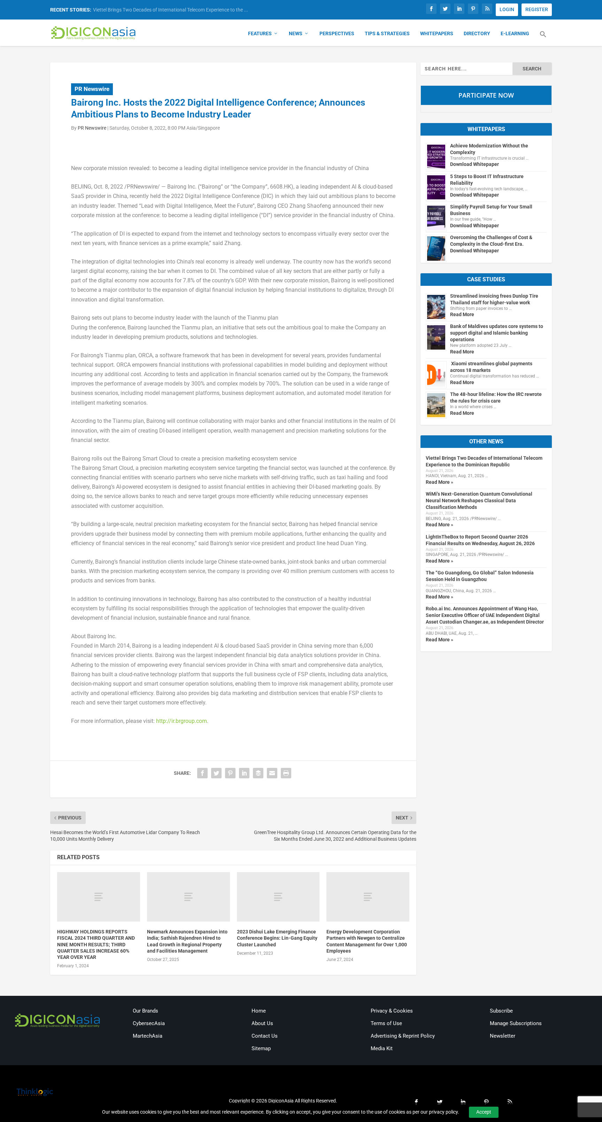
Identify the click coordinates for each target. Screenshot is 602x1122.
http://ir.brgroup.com (181, 721)
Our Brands (145, 1011)
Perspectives (336, 33)
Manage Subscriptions (516, 1023)
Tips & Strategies (387, 33)
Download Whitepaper (474, 164)
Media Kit (382, 1048)
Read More (462, 314)
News (295, 33)
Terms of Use (386, 1023)
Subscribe (501, 1011)
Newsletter (502, 1036)
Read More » (439, 482)
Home (259, 1011)
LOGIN (507, 9)
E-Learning (515, 33)
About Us (262, 1023)
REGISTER (536, 9)
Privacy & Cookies (392, 1011)
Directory (477, 33)
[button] (543, 38)
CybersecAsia (149, 1023)
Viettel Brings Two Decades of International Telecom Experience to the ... (170, 10)
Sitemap (261, 1048)
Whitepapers (436, 33)
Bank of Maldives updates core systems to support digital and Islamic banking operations (496, 332)
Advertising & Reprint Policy (403, 1036)
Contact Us (265, 1036)
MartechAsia (147, 1036)
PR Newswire (92, 88)
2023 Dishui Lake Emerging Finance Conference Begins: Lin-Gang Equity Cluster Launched (277, 938)
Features (260, 33)
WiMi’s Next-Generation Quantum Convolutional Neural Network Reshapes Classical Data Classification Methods (479, 500)
